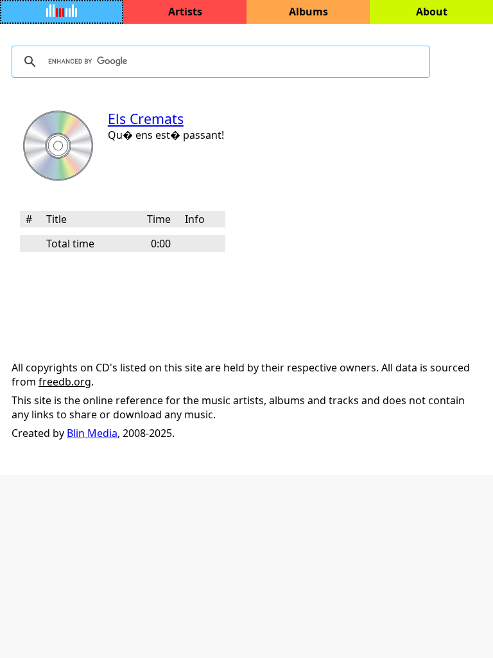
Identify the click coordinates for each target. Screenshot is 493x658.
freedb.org (65, 382)
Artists (185, 11)
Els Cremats (146, 118)
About (431, 11)
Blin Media (92, 433)
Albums (308, 11)
